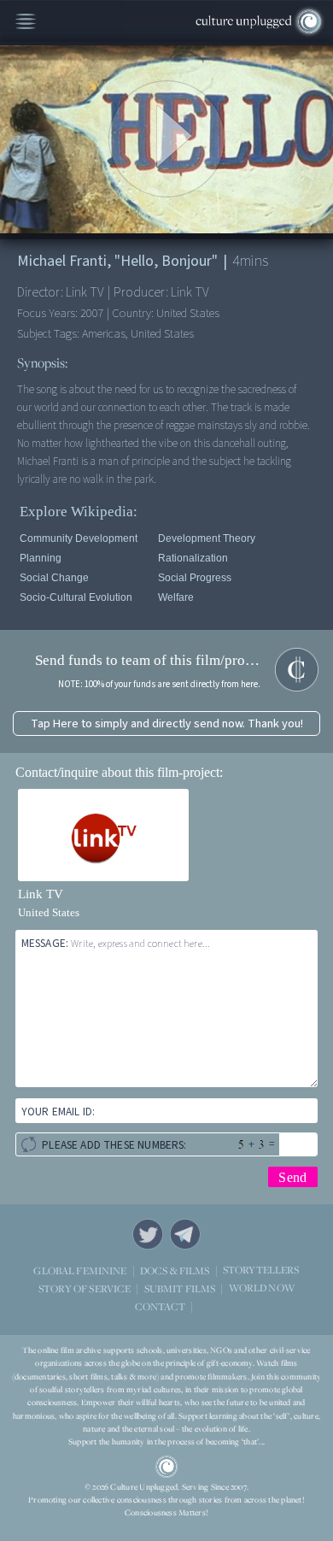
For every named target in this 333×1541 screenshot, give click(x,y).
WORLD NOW (262, 1287)
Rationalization (193, 558)
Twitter (147, 1234)
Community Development (78, 538)
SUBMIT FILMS (180, 1287)
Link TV (40, 894)
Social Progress (194, 578)
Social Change (54, 578)
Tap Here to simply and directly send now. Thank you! (167, 723)
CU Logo (166, 1467)
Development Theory (206, 538)
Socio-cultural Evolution (76, 597)
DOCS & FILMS (175, 1269)
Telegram (185, 1234)
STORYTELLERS (261, 1269)
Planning (40, 558)
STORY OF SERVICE (84, 1287)
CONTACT (160, 1305)
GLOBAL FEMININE (79, 1269)
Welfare (176, 597)
